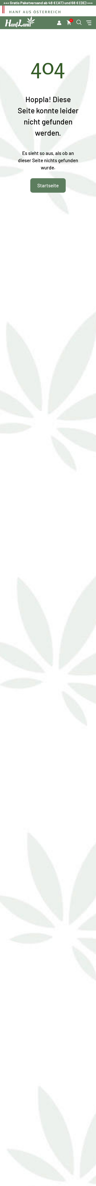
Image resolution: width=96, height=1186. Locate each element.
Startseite (48, 185)
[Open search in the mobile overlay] (79, 23)
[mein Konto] (59, 22)
